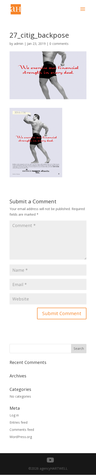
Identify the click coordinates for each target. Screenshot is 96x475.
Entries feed (18, 422)
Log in (14, 415)
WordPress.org (21, 437)
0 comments (59, 43)
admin (18, 43)
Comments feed (22, 429)
